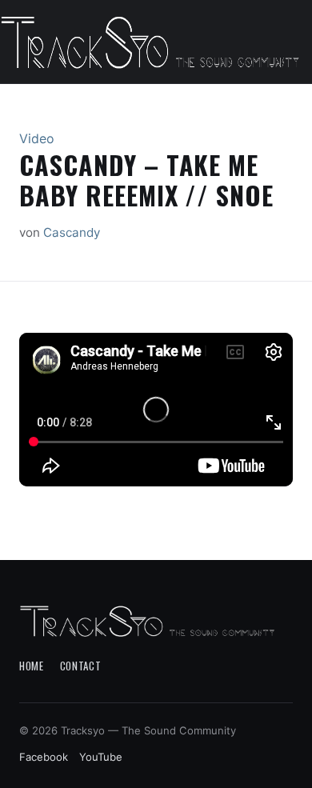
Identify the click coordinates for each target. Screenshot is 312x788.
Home (31, 666)
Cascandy (71, 232)
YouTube (100, 756)
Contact (81, 666)
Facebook (43, 756)
